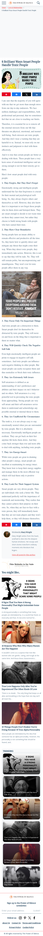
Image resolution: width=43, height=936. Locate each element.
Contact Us (16, 923)
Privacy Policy (15, 927)
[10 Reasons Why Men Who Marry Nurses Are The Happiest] (21, 632)
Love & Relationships (15, 7)
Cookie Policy (28, 927)
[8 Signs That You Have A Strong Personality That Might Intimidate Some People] (21, 589)
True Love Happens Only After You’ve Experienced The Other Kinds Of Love (19, 687)
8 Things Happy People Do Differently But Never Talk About (20, 793)
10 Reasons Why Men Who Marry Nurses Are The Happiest (21, 647)
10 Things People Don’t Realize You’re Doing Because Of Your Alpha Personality (21, 728)
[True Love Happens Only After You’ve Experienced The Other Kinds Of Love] (21, 673)
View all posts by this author (23, 555)
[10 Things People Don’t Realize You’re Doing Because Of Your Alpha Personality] (21, 713)
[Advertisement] (21, 35)
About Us (6, 923)
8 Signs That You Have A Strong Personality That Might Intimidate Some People (20, 605)
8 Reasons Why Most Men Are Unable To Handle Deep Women (20, 884)
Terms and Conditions (31, 923)
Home (4, 7)
